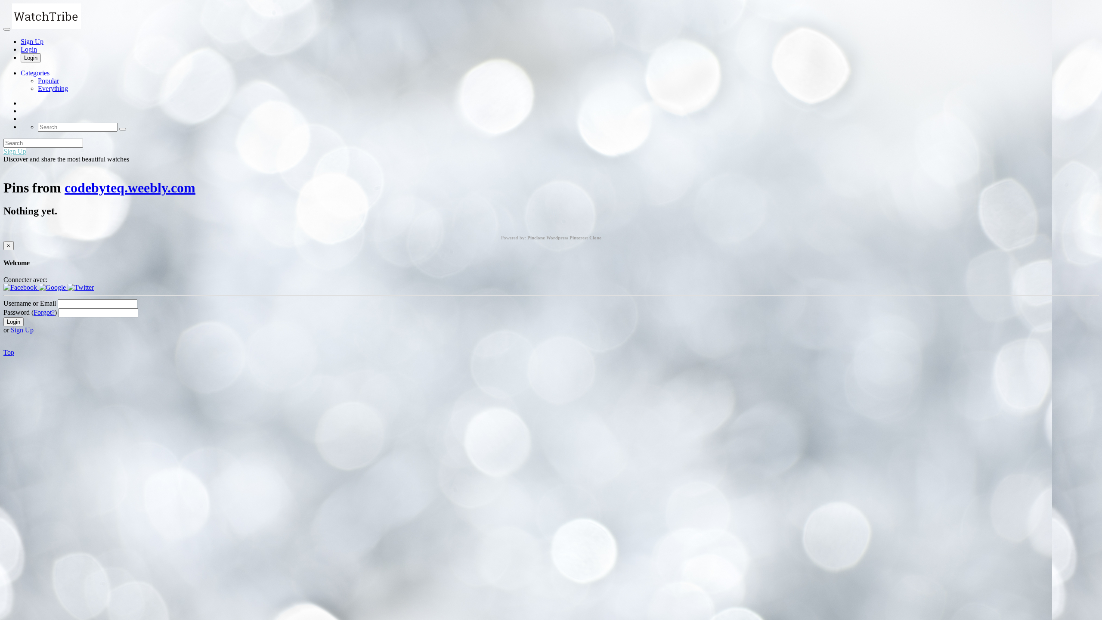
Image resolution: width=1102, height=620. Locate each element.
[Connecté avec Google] (53, 287)
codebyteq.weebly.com (130, 187)
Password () (30, 312)
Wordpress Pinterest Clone (573, 237)
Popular (48, 80)
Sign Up (32, 41)
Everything (53, 88)
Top (8, 352)
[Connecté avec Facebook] (21, 287)
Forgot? (44, 312)
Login (29, 49)
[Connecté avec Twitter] (81, 287)
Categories (35, 73)
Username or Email (29, 303)
